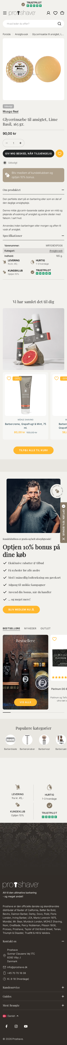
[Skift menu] (5, 13)
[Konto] (48, 13)
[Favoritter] (55, 13)
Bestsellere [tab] (11, 628)
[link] (33, 175)
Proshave (17, 1038)
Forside (7, 34)
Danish (11, 1015)
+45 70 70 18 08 (16, 973)
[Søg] (59, 24)
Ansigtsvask (21, 34)
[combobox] (33, 23)
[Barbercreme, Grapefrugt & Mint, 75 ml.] (25, 395)
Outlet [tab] (46, 628)
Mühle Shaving (25, 419)
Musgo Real (11, 111)
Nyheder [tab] (30, 628)
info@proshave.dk (17, 967)
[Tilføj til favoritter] (59, 153)
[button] (63, 522)
